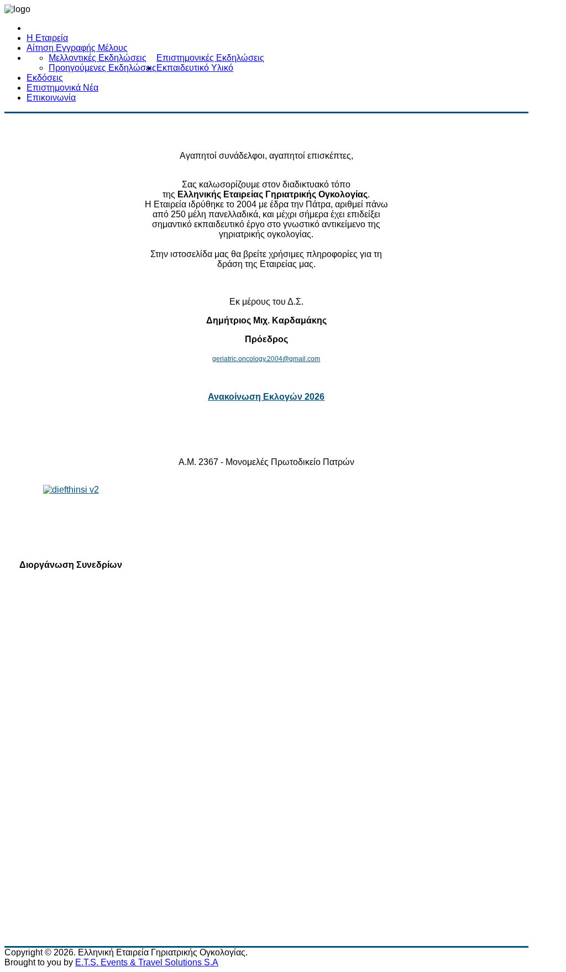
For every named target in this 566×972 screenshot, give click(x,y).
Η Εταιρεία (47, 38)
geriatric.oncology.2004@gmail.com (266, 359)
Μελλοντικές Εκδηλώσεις (97, 57)
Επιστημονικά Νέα (62, 87)
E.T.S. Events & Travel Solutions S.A (146, 962)
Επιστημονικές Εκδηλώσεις (210, 57)
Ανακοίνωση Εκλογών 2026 (266, 396)
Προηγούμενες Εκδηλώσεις (102, 67)
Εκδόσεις (45, 77)
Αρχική (40, 28)
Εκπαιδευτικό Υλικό (194, 67)
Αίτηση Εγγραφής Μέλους (77, 48)
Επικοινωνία (51, 97)
